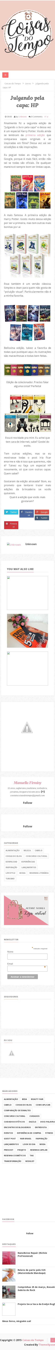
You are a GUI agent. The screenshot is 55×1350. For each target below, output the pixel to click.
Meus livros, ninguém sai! (16, 1321)
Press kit (8, 1150)
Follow (27, 803)
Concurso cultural (36, 856)
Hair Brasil (26, 1138)
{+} (43, 791)
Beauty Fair (37, 1099)
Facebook (29, 514)
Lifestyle (10, 873)
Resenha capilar (38, 1150)
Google (44, 512)
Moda (22, 873)
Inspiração (11, 867)
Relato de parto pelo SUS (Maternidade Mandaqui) (32, 1271)
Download (11, 861)
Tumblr (44, 518)
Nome (10, 951)
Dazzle (32, 1121)
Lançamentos (29, 867)
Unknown (31, 544)
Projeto (21, 1150)
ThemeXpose (46, 1344)
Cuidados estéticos (14, 1121)
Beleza (27, 850)
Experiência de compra (29, 1133)
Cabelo (38, 850)
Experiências (28, 861)
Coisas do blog (14, 856)
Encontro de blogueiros (17, 1127)
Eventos (8, 1133)
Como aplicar (43, 1105)
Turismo (10, 878)
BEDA (24, 1099)
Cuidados (34, 1116)
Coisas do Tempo (33, 1340)
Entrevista (41, 1127)
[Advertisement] (25, 1193)
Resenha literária (38, 873)
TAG (32, 1155)
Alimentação (13, 850)
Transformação (12, 1161)
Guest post (10, 1138)
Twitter (13, 512)
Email (26, 964)
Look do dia (29, 1144)
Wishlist (29, 1161)
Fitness (49, 1133)
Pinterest (13, 525)
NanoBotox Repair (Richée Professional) (32, 1254)
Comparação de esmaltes (17, 1110)
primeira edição (35, 135)
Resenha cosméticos (15, 1155)
